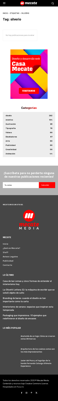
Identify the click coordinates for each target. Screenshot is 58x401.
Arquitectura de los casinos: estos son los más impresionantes (38, 350)
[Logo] (29, 3)
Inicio (5, 13)
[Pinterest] (31, 393)
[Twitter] (36, 393)
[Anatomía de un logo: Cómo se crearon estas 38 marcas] (11, 337)
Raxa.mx (20, 386)
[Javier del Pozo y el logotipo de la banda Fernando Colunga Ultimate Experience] (11, 363)
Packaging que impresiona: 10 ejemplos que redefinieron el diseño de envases (24, 317)
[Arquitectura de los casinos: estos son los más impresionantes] (11, 350)
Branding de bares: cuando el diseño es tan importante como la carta (24, 299)
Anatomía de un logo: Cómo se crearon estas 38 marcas (38, 337)
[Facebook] (21, 393)
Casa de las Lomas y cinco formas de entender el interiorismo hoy (27, 282)
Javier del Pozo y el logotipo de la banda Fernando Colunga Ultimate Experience (36, 363)
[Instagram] (26, 393)
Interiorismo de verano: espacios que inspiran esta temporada (28, 308)
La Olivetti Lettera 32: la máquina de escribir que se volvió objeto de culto (28, 291)
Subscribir (45, 185)
